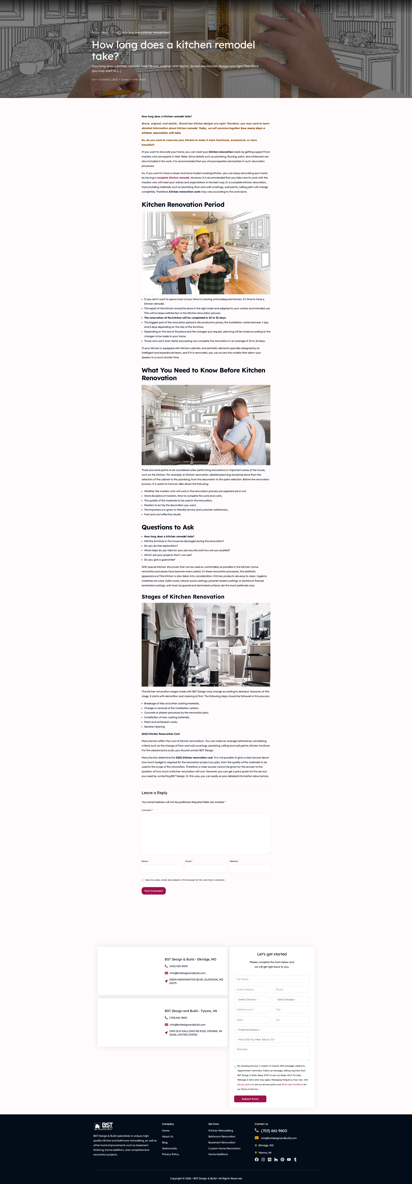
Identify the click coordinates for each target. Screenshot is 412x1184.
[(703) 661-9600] (257, 1130)
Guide (125, 79)
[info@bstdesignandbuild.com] (257, 1138)
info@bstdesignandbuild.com (188, 973)
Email (189, 861)
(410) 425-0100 (178, 966)
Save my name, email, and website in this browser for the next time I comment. (185, 880)
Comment (147, 810)
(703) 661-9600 (271, 8)
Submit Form (250, 1099)
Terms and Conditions (292, 1084)
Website (234, 861)
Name (145, 861)
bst (94, 79)
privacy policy (244, 1084)
